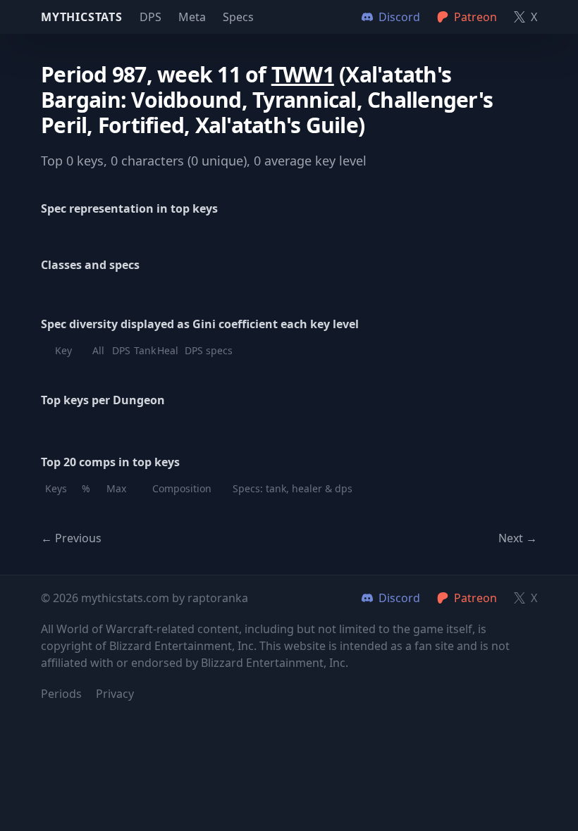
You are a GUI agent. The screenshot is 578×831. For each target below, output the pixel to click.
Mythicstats (82, 17)
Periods (61, 693)
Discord (399, 598)
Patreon (475, 598)
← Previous (71, 538)
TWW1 (302, 74)
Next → (517, 538)
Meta (192, 17)
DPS (150, 17)
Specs (238, 17)
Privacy (115, 693)
